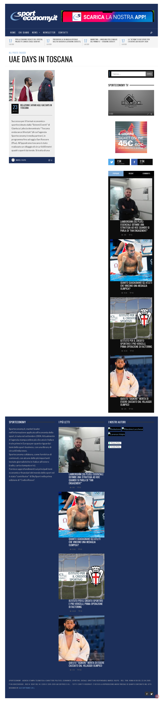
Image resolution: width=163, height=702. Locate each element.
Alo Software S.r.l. (27, 688)
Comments (146, 173)
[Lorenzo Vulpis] (116, 434)
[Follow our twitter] (111, 162)
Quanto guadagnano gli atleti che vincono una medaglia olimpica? (136, 286)
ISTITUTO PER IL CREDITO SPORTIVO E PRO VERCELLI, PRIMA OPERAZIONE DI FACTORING (136, 344)
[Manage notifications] (157, 696)
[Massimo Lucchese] (132, 429)
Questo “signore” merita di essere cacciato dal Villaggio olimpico (136, 402)
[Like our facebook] (134, 162)
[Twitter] (151, 694)
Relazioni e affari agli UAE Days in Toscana (36, 106)
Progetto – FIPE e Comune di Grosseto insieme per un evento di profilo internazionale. (53, 41)
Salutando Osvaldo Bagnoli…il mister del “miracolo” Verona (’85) (91, 40)
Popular (116, 173)
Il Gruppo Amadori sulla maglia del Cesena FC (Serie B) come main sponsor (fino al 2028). (128, 41)
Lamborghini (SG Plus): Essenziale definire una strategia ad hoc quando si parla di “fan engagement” (134, 226)
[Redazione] (114, 429)
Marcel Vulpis (21, 160)
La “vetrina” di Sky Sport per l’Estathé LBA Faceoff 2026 (13, 40)
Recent (131, 173)
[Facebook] (147, 694)
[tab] (116, 173)
